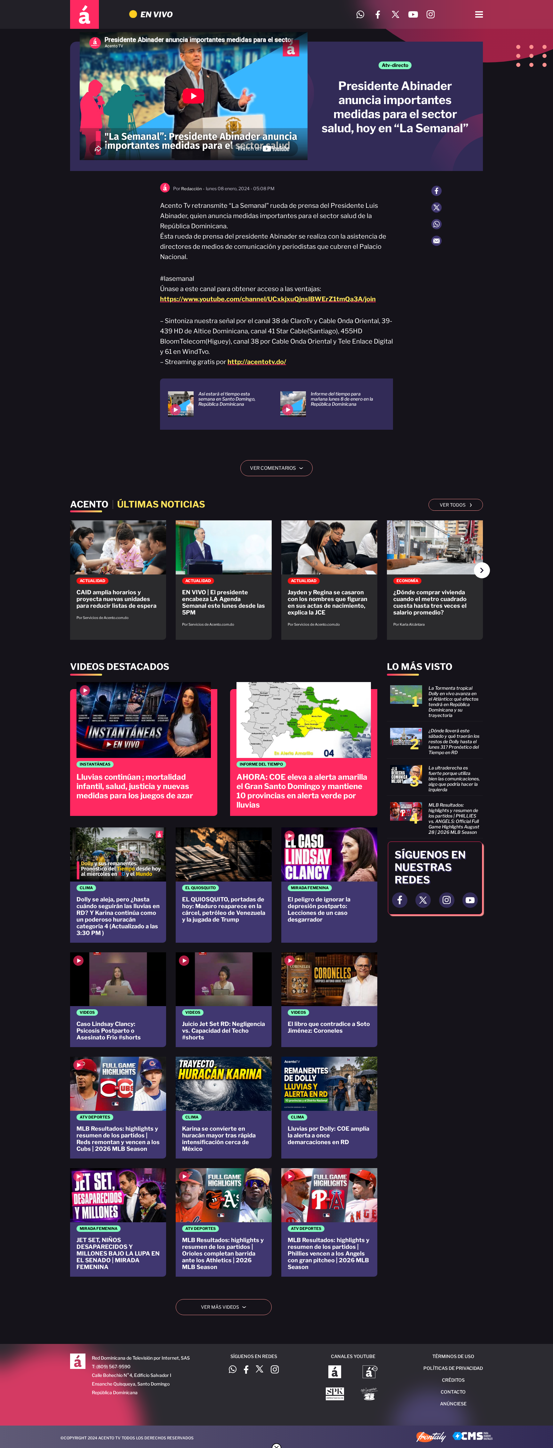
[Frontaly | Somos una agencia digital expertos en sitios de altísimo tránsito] (431, 1438)
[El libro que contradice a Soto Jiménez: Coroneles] (329, 999)
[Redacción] (165, 191)
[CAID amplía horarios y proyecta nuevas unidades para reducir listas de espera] (118, 573)
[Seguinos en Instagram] (446, 900)
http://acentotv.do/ (257, 362)
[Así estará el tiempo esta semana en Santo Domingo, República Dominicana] (216, 404)
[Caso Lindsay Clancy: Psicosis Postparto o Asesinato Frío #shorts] (118, 999)
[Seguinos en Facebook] (399, 900)
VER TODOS (456, 504)
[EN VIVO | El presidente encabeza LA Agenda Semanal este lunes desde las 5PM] (224, 576)
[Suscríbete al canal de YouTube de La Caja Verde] (370, 1394)
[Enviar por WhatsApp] (436, 224)
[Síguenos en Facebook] (377, 14)
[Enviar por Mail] (436, 241)
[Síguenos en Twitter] (395, 14)
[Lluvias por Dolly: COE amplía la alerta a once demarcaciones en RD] (329, 1108)
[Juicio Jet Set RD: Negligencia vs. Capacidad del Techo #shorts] (224, 999)
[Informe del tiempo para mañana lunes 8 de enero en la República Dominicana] (328, 404)
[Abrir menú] (479, 14)
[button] (482, 570)
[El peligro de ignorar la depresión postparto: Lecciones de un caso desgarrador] (329, 885)
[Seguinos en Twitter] (423, 900)
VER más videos (226, 1307)
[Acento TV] (84, 14)
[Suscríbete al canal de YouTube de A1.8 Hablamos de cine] (370, 1372)
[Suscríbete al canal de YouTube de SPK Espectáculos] (335, 1394)
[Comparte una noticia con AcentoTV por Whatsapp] (360, 14)
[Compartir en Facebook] (436, 191)
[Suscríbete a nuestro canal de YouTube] (413, 14)
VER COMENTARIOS (279, 468)
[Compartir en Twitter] (436, 207)
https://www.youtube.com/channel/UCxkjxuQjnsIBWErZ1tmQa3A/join (268, 299)
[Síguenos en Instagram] (430, 14)
